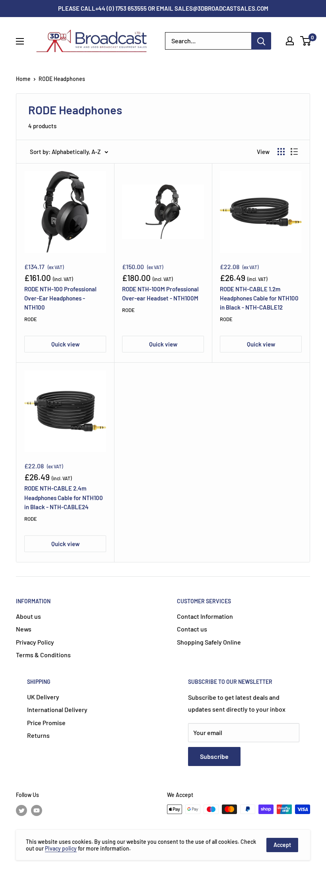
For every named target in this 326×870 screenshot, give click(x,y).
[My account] (290, 41)
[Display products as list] (294, 151)
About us (28, 616)
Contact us (192, 629)
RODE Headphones (62, 78)
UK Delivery (43, 697)
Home (23, 78)
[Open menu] (20, 41)
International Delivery (57, 709)
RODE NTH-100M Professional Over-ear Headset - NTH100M (160, 293)
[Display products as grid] (281, 151)
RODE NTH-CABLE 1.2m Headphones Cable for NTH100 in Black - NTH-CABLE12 (259, 298)
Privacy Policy (35, 642)
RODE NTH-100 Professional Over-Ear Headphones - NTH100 (60, 298)
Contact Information (205, 616)
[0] (306, 41)
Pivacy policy (61, 848)
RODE (30, 319)
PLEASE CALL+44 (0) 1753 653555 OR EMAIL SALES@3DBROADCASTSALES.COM (163, 8)
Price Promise (46, 722)
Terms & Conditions (43, 654)
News (23, 629)
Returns (38, 735)
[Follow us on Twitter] (21, 810)
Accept (282, 844)
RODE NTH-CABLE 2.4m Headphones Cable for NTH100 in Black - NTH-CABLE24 (63, 497)
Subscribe (214, 756)
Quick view (65, 344)
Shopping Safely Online (209, 642)
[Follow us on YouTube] (36, 810)
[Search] (261, 41)
